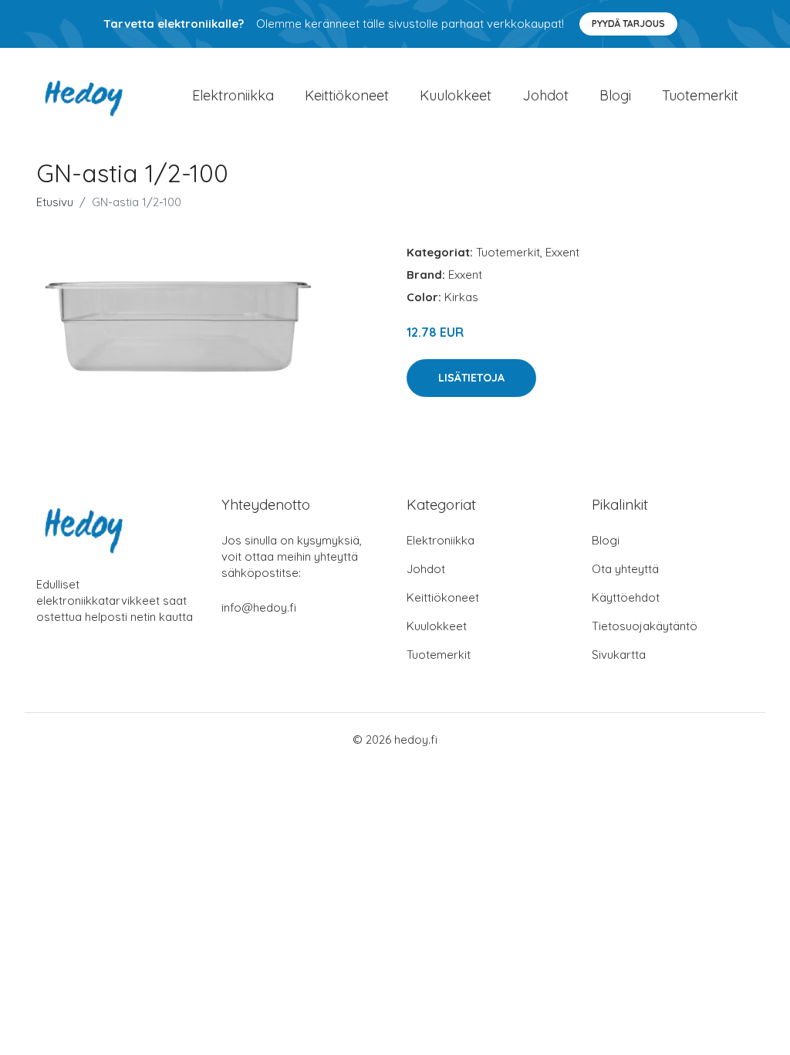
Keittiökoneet (347, 95)
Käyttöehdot (626, 597)
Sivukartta (619, 654)
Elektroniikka (233, 95)
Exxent (562, 252)
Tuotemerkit (700, 95)
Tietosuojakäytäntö (644, 626)
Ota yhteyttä (625, 568)
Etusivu (54, 202)
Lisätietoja (471, 378)
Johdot (545, 95)
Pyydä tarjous (628, 23)
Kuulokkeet (455, 95)
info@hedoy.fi (258, 607)
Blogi (615, 95)
